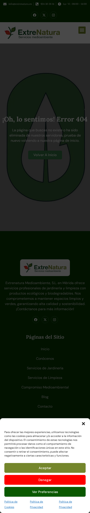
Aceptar (45, 468)
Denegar (45, 480)
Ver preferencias (45, 492)
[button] (83, 423)
